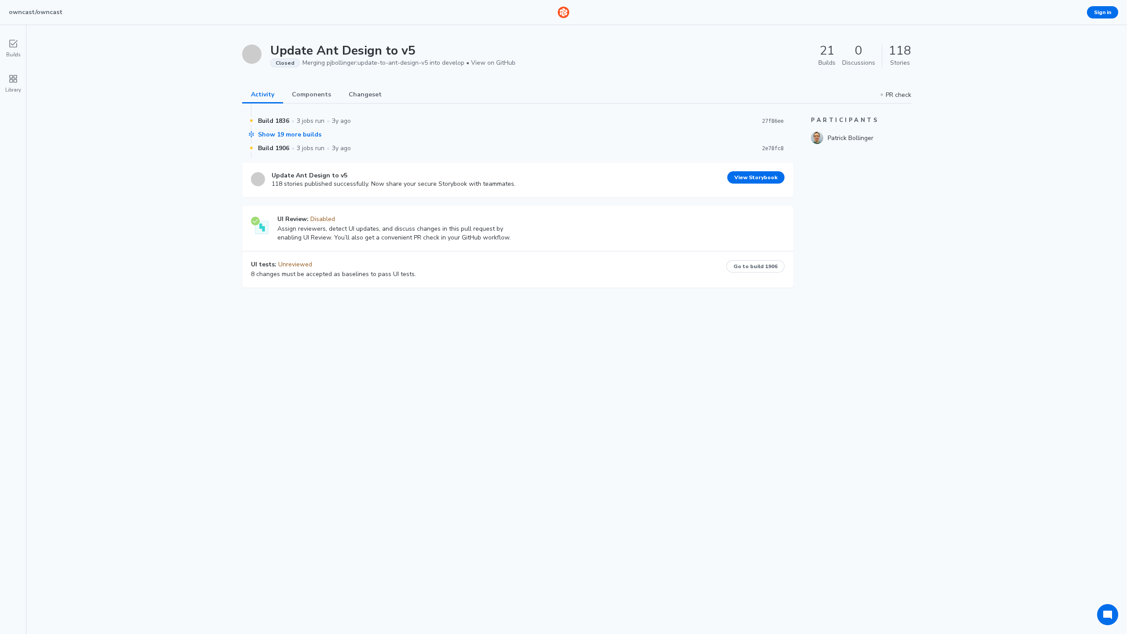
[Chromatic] (563, 12)
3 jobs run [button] (310, 121)
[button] (895, 95)
